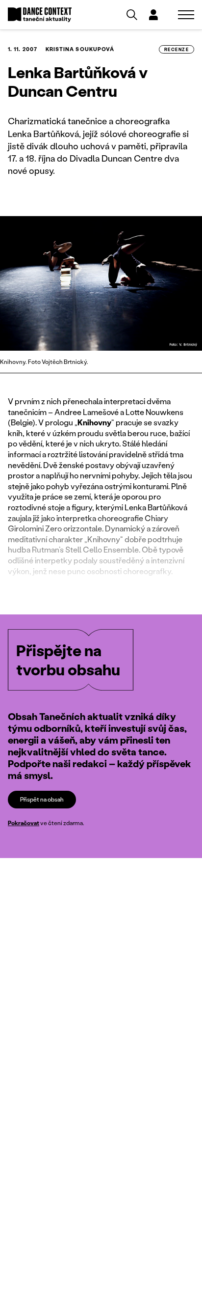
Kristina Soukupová (80, 49)
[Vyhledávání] (132, 15)
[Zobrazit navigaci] (186, 15)
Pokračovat (23, 823)
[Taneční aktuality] (40, 15)
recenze (176, 49)
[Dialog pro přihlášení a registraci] (153, 15)
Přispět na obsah (42, 799)
